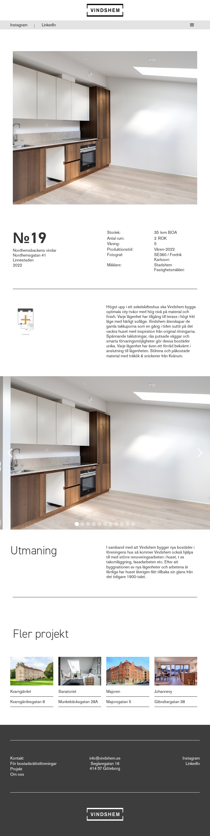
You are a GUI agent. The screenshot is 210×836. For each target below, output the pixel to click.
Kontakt (17, 758)
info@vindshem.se (104, 758)
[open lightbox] (25, 319)
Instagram (18, 25)
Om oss (17, 774)
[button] (192, 25)
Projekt (16, 769)
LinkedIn (49, 25)
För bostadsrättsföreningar (33, 763)
